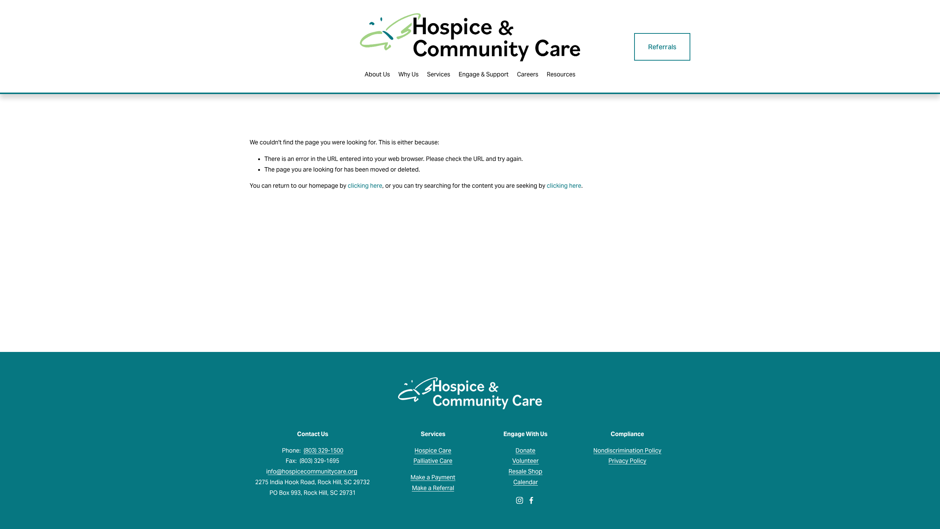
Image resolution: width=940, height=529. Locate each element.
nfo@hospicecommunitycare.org (312, 471)
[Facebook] (531, 500)
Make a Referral (433, 488)
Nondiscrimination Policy (627, 450)
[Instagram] (519, 500)
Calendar (525, 482)
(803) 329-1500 (323, 450)
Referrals (662, 47)
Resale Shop (525, 471)
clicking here (365, 186)
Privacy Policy (627, 461)
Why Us (408, 74)
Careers (527, 74)
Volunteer (525, 461)
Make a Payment (433, 477)
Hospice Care (433, 450)
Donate (525, 450)
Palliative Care (432, 461)
